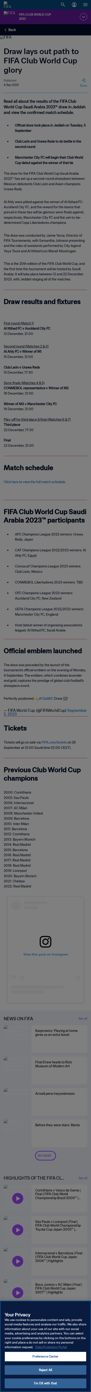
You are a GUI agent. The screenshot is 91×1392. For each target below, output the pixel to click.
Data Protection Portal (51, 1347)
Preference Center (45, 1356)
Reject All (45, 1370)
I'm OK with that (45, 1383)
